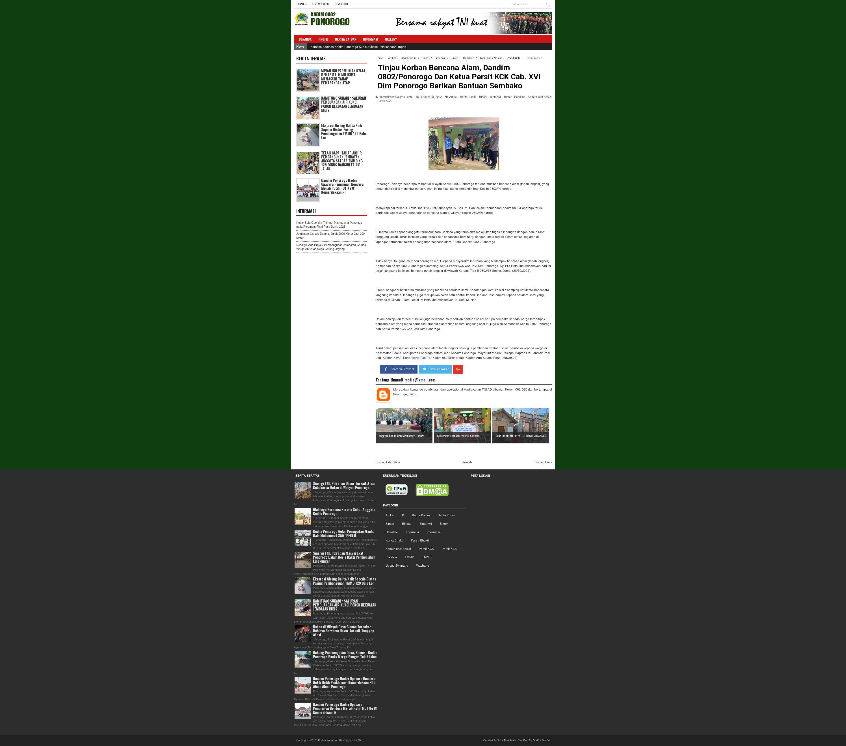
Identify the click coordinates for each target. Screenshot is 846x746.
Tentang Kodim (321, 4)
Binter (508, 97)
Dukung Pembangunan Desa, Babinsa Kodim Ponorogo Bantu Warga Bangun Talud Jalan (345, 654)
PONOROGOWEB (353, 740)
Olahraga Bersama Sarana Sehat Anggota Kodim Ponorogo (344, 511)
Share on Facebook (402, 369)
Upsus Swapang (397, 565)
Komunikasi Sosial (540, 97)
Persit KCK (384, 100)
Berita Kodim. (447, 515)
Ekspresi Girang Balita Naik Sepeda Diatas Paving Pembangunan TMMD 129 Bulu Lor (343, 131)
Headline (519, 97)
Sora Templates (506, 740)
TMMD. (427, 557)
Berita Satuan (345, 39)
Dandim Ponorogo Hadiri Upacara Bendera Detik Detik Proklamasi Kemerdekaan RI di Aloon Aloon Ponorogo (344, 682)
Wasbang (422, 565)
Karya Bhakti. (420, 540)
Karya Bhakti (394, 540)
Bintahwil (495, 97)
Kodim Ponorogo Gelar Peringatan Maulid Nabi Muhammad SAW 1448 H (343, 533)
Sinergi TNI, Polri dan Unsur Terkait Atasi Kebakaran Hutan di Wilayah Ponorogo (344, 485)
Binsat (483, 97)
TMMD (409, 557)
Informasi (412, 532)
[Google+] (458, 369)
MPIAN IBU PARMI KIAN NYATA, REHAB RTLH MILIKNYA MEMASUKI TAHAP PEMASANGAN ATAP (343, 77)
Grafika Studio (541, 740)
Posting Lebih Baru (388, 462)
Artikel (453, 97)
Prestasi (391, 557)
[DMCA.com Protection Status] (432, 490)
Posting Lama (543, 462)
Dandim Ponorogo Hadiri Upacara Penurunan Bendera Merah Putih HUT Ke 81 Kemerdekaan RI (342, 186)
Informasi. (434, 532)
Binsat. (407, 523)
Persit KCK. (450, 549)
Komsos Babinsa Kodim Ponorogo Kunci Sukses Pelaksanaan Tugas (358, 46)
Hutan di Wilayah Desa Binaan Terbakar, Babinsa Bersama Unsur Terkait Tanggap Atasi (343, 630)
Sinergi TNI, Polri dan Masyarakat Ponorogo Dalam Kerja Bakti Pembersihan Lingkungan (344, 557)
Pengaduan (341, 4)
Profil (323, 39)
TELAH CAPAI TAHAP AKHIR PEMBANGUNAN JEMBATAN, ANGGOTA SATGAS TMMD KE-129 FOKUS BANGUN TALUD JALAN (342, 161)
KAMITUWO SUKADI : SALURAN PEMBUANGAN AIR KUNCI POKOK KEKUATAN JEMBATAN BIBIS (343, 104)
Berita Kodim (468, 97)
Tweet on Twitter (439, 369)
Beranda (302, 4)
